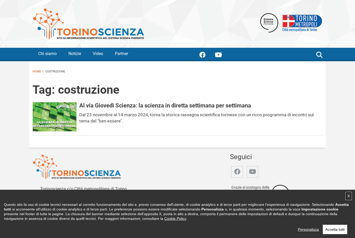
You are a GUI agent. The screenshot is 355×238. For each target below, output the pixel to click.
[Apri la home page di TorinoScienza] (88, 23)
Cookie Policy (175, 218)
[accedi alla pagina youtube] (222, 55)
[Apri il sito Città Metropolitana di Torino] (301, 22)
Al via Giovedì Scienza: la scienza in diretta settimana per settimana (165, 105)
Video (98, 53)
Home (36, 71)
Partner (121, 53)
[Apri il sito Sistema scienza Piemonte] (269, 22)
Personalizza (308, 229)
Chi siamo (47, 53)
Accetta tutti (335, 229)
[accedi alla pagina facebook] (206, 55)
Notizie (74, 53)
